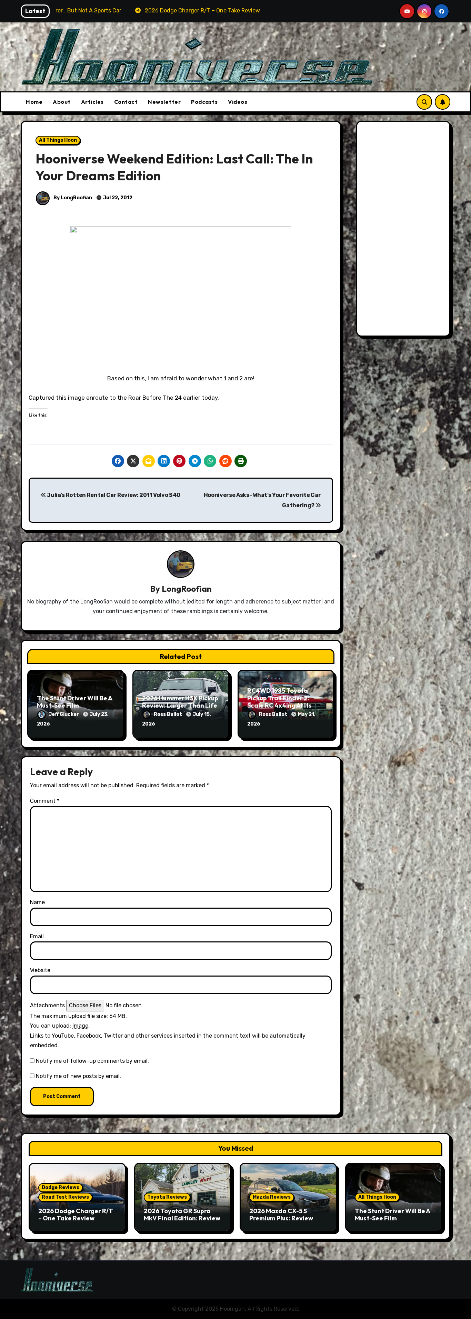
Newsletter (164, 101)
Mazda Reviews (272, 1197)
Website (40, 970)
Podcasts (204, 101)
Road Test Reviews (65, 1197)
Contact (126, 101)
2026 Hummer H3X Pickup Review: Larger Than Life (180, 702)
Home (34, 101)
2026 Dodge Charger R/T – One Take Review (75, 1214)
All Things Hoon (58, 140)
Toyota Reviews (167, 1197)
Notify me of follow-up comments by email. (92, 1061)
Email (37, 936)
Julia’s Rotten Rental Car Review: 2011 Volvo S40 (113, 495)
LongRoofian (187, 588)
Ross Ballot (168, 714)
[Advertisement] (404, 230)
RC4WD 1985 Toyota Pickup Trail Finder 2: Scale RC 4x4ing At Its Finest (279, 702)
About (62, 101)
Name (37, 902)
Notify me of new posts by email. (78, 1076)
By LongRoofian (72, 198)
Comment (44, 801)
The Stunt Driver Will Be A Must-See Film (74, 702)
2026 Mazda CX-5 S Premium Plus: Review (281, 1214)
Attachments (47, 1005)
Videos (237, 101)
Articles (92, 101)
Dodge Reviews (60, 1187)
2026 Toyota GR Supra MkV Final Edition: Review (182, 1214)
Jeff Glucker (64, 714)
